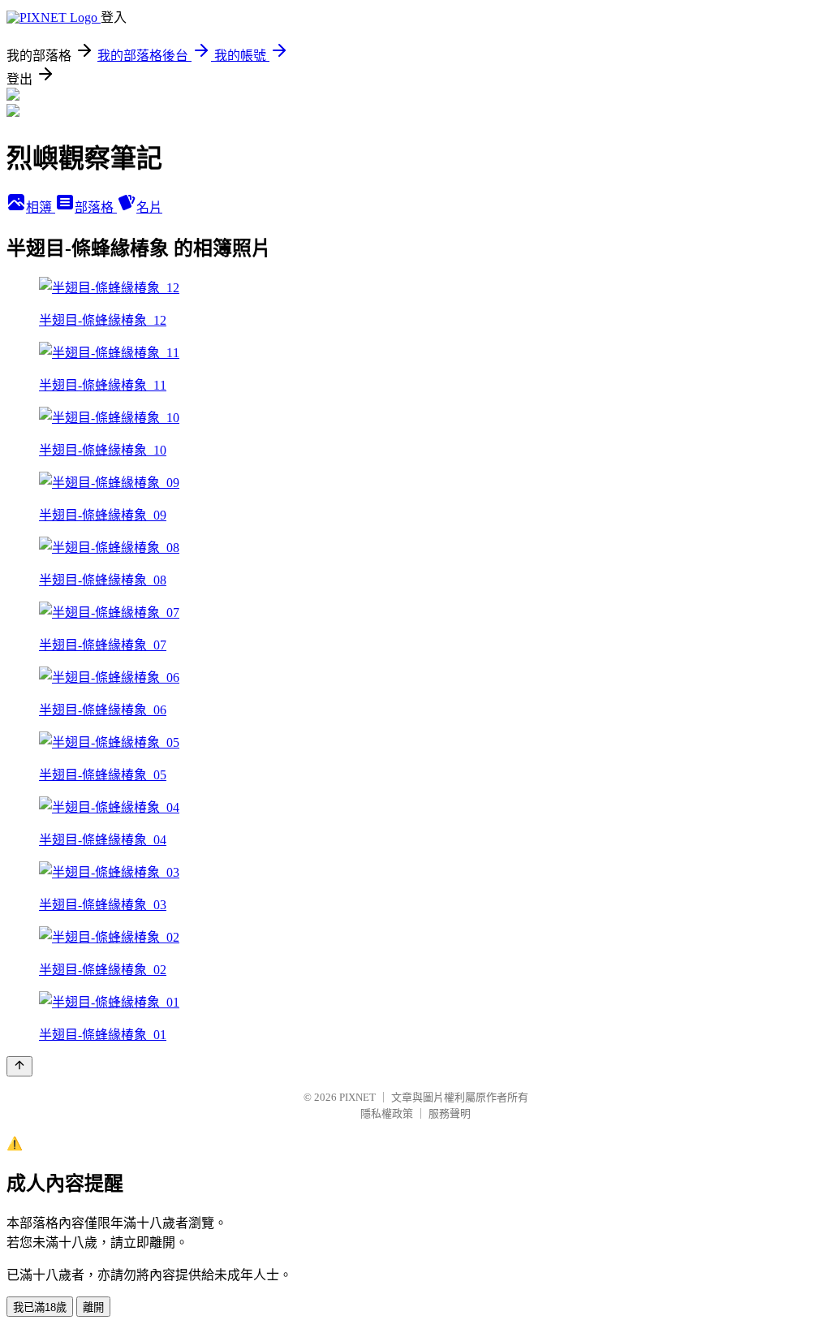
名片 (149, 207)
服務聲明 (449, 1113)
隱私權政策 (386, 1113)
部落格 (96, 207)
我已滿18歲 (40, 1307)
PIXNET (357, 1097)
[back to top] (19, 1066)
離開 (93, 1307)
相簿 (40, 207)
